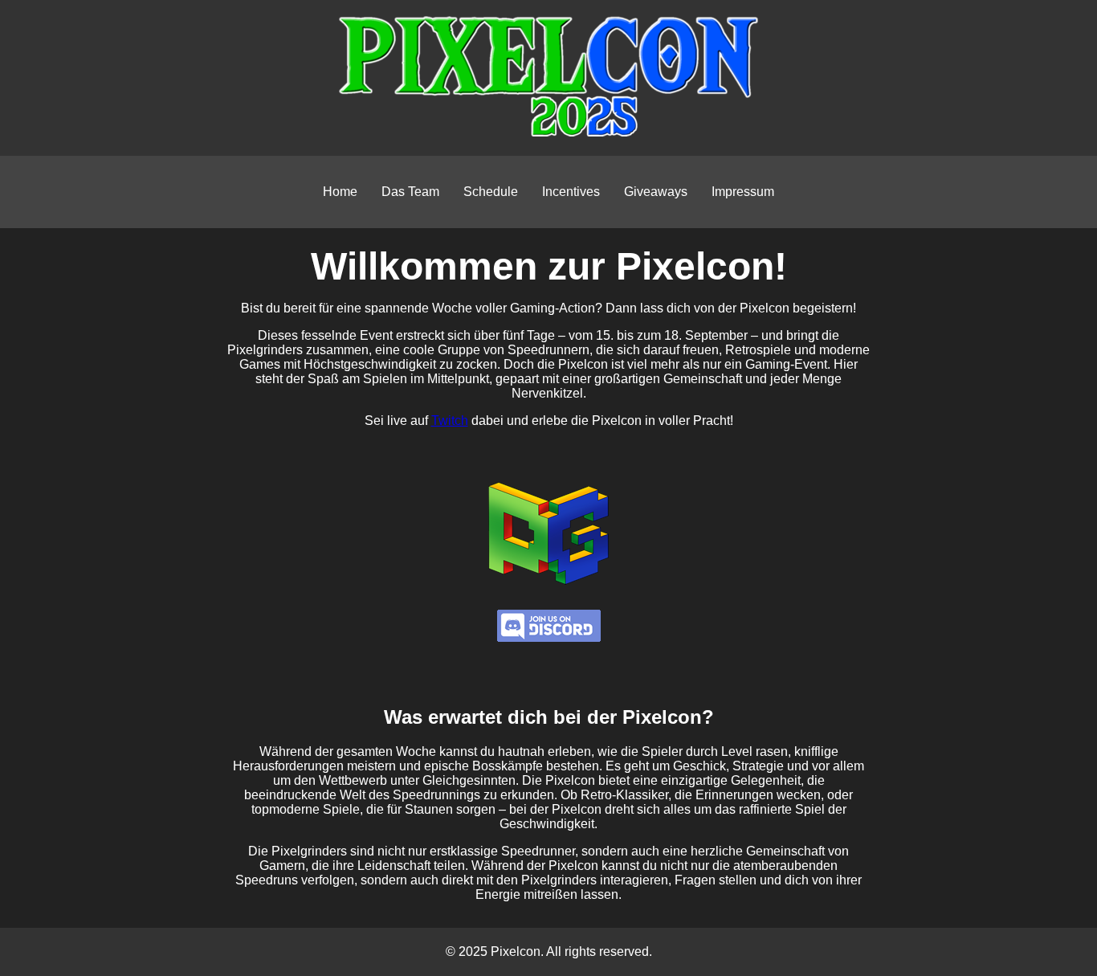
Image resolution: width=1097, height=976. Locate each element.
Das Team (410, 191)
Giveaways (655, 191)
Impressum (743, 191)
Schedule (490, 191)
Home (340, 191)
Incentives (571, 191)
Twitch (449, 420)
